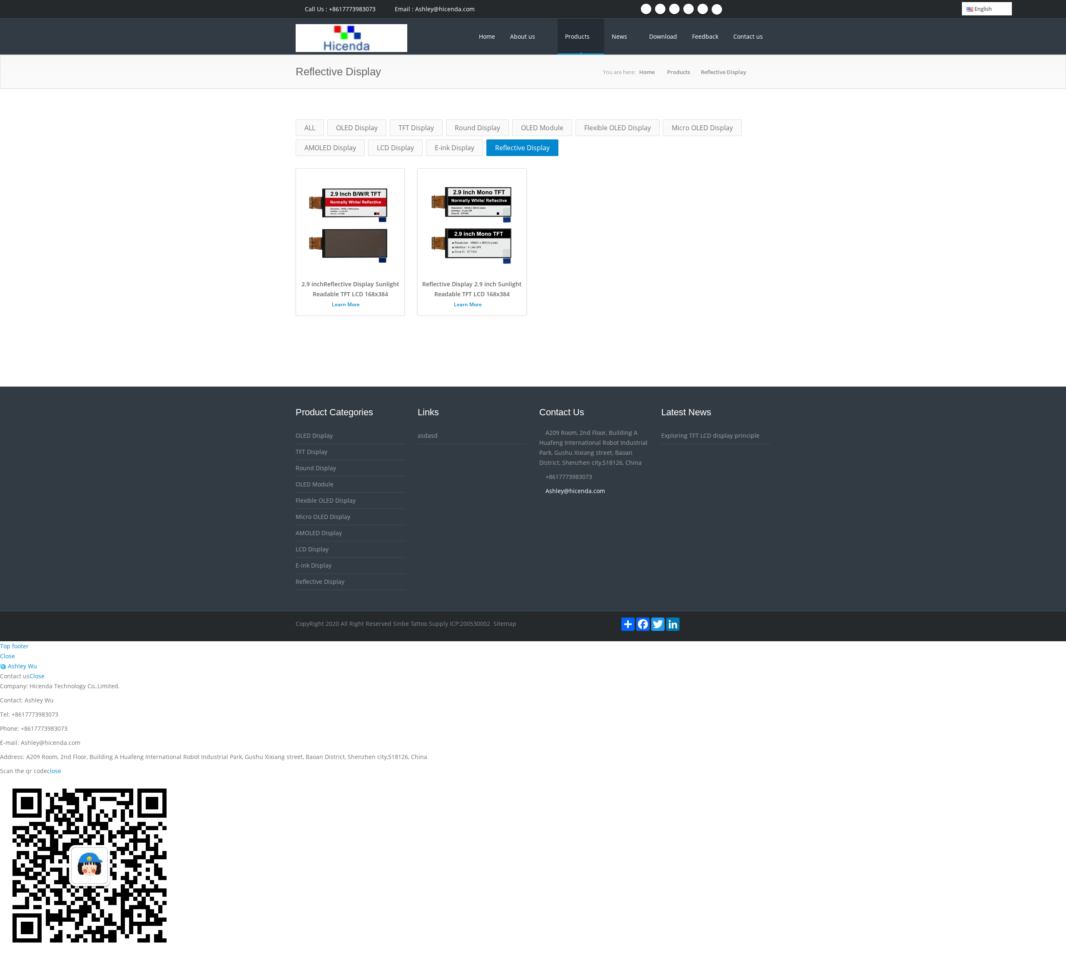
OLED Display (357, 127)
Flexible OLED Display (617, 127)
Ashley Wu (21, 666)
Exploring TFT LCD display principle (710, 435)
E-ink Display (454, 147)
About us (522, 36)
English (982, 8)
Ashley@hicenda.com (575, 491)
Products (578, 36)
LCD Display (395, 147)
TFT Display (416, 127)
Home (487, 36)
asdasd (428, 435)
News (620, 36)
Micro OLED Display (702, 127)
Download (663, 36)
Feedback (705, 36)
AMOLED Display (330, 147)
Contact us (748, 36)
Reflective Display (723, 72)
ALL (309, 127)
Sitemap (504, 624)
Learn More (346, 304)
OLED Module (542, 127)
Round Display (477, 127)
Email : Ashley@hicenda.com (434, 9)
